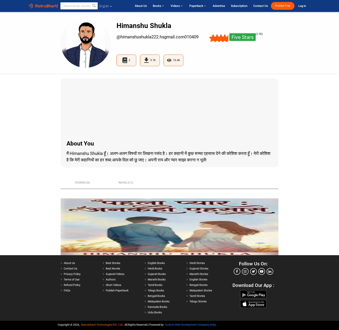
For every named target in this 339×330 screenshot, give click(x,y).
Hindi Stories (197, 263)
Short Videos (113, 285)
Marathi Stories (199, 274)
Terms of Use (71, 279)
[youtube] (261, 271)
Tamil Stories (197, 295)
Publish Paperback (117, 290)
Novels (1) (126, 182)
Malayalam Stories (201, 290)
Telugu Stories (198, 301)
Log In (302, 6)
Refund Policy (72, 285)
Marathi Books (157, 279)
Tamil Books (155, 285)
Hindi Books (155, 268)
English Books (156, 263)
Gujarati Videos (115, 274)
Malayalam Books (159, 301)
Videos (176, 6)
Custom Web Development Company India (190, 324)
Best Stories (113, 263)
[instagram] (245, 271)
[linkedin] (270, 271)
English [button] (104, 6)
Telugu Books (156, 290)
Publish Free (282, 6)
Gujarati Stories (199, 268)
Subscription (239, 6)
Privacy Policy (72, 274)
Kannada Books (157, 306)
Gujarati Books (157, 274)
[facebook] (237, 271)
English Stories (198, 279)
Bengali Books (156, 295)
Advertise (219, 6)
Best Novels (113, 268)
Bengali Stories (199, 285)
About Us (141, 6)
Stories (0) (82, 182)
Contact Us (260, 6)
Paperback (196, 6)
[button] (94, 5)
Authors (111, 279)
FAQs (67, 290)
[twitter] (253, 271)
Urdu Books (155, 312)
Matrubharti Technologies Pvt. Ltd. (102, 324)
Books (157, 6)
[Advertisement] (169, 108)
